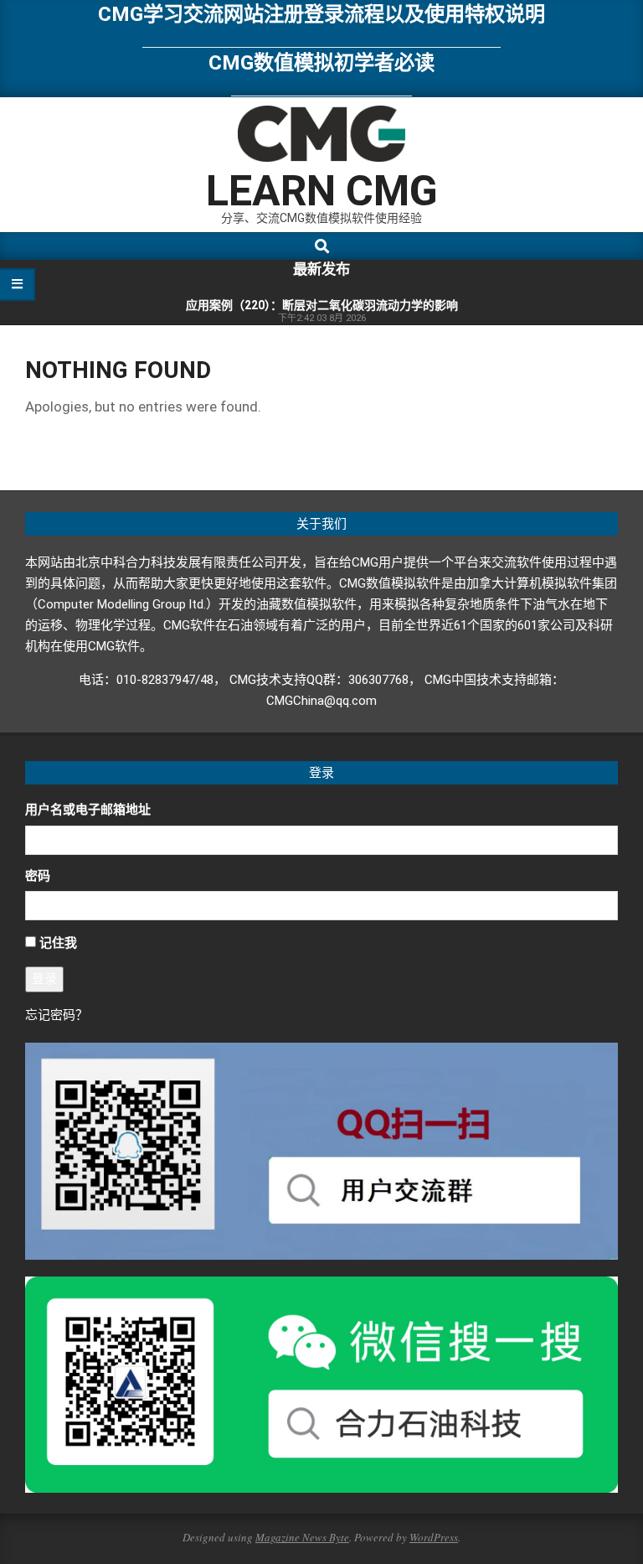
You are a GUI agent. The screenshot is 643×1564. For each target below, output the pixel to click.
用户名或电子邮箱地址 (88, 809)
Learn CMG (322, 191)
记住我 (58, 942)
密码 (37, 875)
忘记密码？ (56, 1015)
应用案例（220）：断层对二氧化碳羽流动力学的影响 (322, 305)
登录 (44, 979)
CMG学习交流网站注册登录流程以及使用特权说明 (321, 14)
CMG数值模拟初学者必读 (321, 62)
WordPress (433, 1537)
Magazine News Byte (302, 1537)
